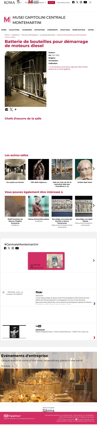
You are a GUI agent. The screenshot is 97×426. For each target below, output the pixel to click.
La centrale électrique (47, 35)
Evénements (52, 30)
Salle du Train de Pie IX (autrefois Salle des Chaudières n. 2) (62, 184)
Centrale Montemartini (27, 418)
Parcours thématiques (30, 35)
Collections (14, 30)
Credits (69, 421)
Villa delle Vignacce (39, 182)
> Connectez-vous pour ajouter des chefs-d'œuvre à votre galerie (68, 68)
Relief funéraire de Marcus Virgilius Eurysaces (15, 221)
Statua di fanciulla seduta (38, 219)
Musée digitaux (78, 30)
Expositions (39, 30)
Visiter (91, 30)
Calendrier (27, 30)
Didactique (65, 30)
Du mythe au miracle (15, 182)
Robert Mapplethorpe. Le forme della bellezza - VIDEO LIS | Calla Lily (62, 332)
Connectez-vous (63, 2)
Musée (3, 30)
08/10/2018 (64, 300)
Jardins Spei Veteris (85, 182)
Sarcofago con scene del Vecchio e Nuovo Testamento (62, 221)
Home (7, 35)
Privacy (80, 419)
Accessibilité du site (80, 421)
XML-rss (91, 421)
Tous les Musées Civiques (34, 2)
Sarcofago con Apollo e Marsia (85, 220)
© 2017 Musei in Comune (65, 419)
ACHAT (51, 2)
